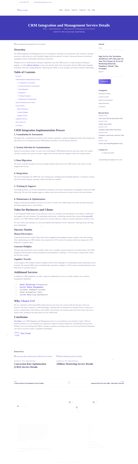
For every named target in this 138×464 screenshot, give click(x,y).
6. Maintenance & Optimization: (27, 99)
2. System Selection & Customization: (28, 86)
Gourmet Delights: (22, 112)
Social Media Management (31, 287)
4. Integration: (21, 92)
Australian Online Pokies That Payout (110, 129)
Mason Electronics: (22, 109)
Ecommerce (102, 106)
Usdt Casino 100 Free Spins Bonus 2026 (111, 118)
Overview (18, 76)
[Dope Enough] (18, 332)
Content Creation (104, 97)
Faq (89, 10)
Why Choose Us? (20, 122)
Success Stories (20, 106)
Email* (101, 72)
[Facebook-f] (115, 3)
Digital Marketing (54, 29)
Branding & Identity (104, 93)
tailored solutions (33, 65)
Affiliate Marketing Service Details (74, 364)
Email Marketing (27, 285)
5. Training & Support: (24, 96)
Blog (93, 10)
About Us (74, 10)
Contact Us (82, 10)
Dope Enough (70, 32)
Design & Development (106, 100)
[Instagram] (121, 3)
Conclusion (18, 125)
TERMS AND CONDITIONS (96, 447)
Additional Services (21, 119)
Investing (17, 321)
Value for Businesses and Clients (25, 102)
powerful (89, 216)
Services (67, 10)
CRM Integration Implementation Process (27, 79)
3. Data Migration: (22, 89)
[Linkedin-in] (118, 3)
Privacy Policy (91, 441)
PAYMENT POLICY (93, 444)
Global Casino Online (105, 124)
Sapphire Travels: (22, 115)
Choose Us (27, 300)
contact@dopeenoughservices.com (43, 2)
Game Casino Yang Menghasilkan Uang (110, 143)
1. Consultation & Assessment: (26, 83)
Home (61, 10)
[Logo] (22, 10)
